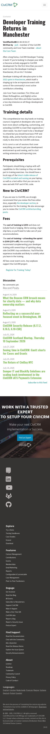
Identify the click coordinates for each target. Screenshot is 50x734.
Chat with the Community (15, 639)
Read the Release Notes (14, 646)
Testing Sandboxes (13, 533)
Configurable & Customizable (16, 574)
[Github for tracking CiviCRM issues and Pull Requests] (8, 504)
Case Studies (10, 537)
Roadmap (9, 667)
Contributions (11, 557)
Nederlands (20, 690)
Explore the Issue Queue (15, 649)
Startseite (7, 16)
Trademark (9, 670)
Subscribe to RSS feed (37, 382)
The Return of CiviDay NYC (18, 362)
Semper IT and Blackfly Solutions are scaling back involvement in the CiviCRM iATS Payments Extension (24, 374)
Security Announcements (15, 653)
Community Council (13, 674)
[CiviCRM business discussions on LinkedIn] (8, 479)
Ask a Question (11, 643)
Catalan (13, 690)
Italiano (43, 690)
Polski (12, 693)
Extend (8, 540)
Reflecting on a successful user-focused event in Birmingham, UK (22, 315)
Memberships (11, 564)
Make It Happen (11, 609)
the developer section (26, 203)
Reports (9, 571)
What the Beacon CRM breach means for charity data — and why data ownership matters (24, 301)
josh (16, 45)
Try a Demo (10, 530)
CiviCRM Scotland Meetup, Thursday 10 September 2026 (23, 339)
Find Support (13, 632)
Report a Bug (10, 619)
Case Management (12, 578)
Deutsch (6, 693)
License (9, 664)
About (9, 659)
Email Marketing (11, 567)
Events (8, 561)
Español (19, 693)
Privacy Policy (11, 677)
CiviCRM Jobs (11, 615)
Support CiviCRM (12, 605)
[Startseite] (8, 4)
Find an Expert (25, 437)
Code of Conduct (12, 680)
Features (11, 550)
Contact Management (14, 554)
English (6, 690)
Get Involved (10, 592)
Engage (10, 588)
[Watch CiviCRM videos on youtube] (9, 487)
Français (29, 690)
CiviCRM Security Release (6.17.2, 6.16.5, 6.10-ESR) (22, 327)
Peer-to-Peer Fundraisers (15, 581)
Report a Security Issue (14, 622)
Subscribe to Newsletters (15, 602)
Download (9, 543)
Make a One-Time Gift (13, 612)
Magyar (36, 690)
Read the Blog (11, 595)
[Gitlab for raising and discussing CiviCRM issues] (9, 496)
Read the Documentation (15, 636)
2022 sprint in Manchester (14, 79)
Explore (10, 526)
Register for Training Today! (18, 270)
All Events (9, 598)
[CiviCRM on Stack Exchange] (8, 470)
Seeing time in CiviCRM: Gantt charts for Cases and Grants (24, 351)
